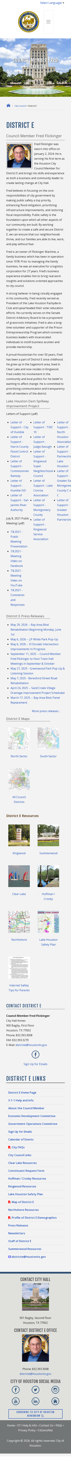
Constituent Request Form (26, 1171)
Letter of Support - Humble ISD (18, 485)
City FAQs (18, 1147)
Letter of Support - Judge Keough (42, 442)
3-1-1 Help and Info (21, 1100)
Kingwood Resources (22, 1186)
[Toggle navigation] (48, 22)
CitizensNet (45, 1430)
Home (11, 1425)
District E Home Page (22, 1092)
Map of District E (22, 1202)
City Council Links (19, 1155)
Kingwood (19, 853)
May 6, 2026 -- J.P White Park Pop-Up (34, 639)
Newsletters (16, 1233)
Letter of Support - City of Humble (19, 427)
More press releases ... (48, 711)
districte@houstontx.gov (31, 1045)
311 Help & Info (27, 1425)
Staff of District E (19, 1241)
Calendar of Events (21, 1139)
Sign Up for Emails (35, 1064)
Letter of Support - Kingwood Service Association (40, 529)
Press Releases (18, 1225)
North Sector (19, 756)
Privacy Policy (27, 1430)
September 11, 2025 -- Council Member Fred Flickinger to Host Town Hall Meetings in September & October (36, 659)
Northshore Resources (23, 1210)
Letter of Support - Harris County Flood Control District (20, 446)
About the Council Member (26, 1108)
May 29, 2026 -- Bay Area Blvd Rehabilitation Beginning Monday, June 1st (36, 629)
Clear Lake (19, 894)
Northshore (19, 940)
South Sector (48, 756)
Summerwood (48, 853)
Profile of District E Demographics (34, 1218)
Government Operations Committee (32, 1124)
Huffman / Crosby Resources (27, 1178)
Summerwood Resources (24, 1249)
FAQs (59, 1425)
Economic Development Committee (31, 1116)
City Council (20, 105)
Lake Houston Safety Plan (25, 1194)
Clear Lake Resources (22, 1163)
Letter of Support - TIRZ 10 (43, 427)
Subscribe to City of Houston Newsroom (35, 1414)
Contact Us (46, 1425)
